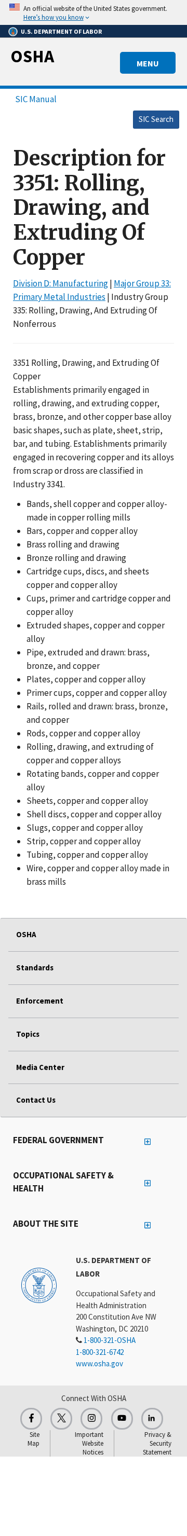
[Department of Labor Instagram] (91, 1419)
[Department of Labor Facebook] (31, 1419)
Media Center (40, 1067)
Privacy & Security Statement (157, 1443)
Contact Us (36, 1100)
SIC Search (156, 119)
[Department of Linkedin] (152, 1419)
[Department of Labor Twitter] (61, 1419)
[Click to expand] (93, 12)
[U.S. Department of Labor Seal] (39, 1285)
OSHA (32, 56)
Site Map (33, 1439)
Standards (35, 967)
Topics (27, 1034)
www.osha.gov (99, 1363)
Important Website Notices (89, 1443)
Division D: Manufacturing (60, 283)
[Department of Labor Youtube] (122, 1419)
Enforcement (39, 1001)
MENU (148, 63)
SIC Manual (36, 99)
